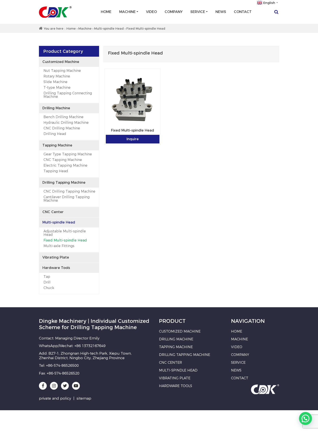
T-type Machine (57, 87)
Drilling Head (54, 134)
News (220, 12)
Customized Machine (60, 62)
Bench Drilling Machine (63, 117)
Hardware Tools (56, 268)
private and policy (55, 398)
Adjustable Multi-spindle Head (64, 233)
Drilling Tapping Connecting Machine (67, 95)
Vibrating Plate (55, 257)
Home (106, 12)
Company (174, 12)
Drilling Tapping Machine (63, 182)
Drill (47, 282)
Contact (243, 12)
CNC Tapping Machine (62, 160)
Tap (46, 277)
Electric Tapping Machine (65, 165)
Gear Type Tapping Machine (67, 154)
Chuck (48, 288)
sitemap (84, 398)
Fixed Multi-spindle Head (65, 240)
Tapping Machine (57, 145)
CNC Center (53, 212)
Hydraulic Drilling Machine (66, 123)
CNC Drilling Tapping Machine (69, 191)
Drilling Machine (56, 108)
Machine (127, 12)
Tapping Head (55, 171)
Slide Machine (55, 82)
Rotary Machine (56, 76)
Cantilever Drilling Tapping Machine (66, 199)
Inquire (133, 139)
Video (151, 12)
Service (197, 12)
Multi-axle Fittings (58, 246)
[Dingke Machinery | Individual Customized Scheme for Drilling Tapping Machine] (55, 12)
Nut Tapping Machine (62, 71)
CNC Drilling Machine (61, 128)
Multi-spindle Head (109, 29)
